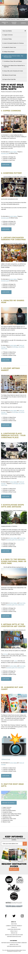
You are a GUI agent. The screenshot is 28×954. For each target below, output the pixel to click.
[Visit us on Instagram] (22, 915)
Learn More (5, 164)
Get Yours (13, 869)
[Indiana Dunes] (20, 880)
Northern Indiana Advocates (14, 936)
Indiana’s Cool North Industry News (14, 934)
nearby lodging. (13, 151)
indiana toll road (14, 944)
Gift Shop (5, 654)
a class (15, 660)
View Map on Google (8, 802)
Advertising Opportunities (14, 929)
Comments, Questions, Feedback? (14, 925)
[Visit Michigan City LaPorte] (14, 888)
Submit (25, 844)
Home (2, 19)
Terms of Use (14, 932)
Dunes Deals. (22, 538)
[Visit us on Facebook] (5, 915)
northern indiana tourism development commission (14, 942)
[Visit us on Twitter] (14, 915)
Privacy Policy (14, 931)
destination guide (5, 153)
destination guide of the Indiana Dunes (15, 539)
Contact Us (14, 927)
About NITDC (14, 923)
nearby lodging (13, 345)
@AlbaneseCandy (6, 759)
